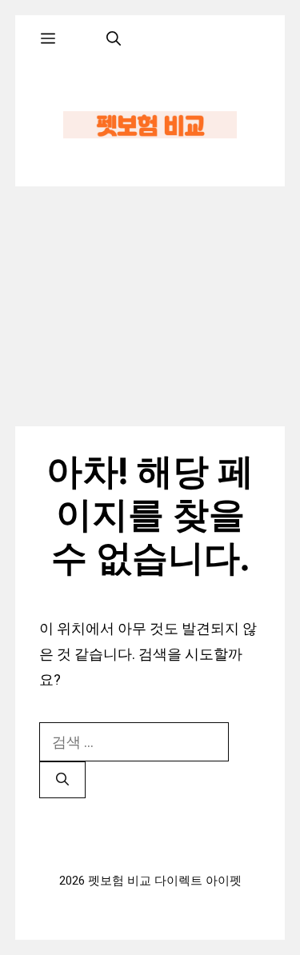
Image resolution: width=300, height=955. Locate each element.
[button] (113, 39)
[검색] (62, 779)
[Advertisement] (150, 306)
